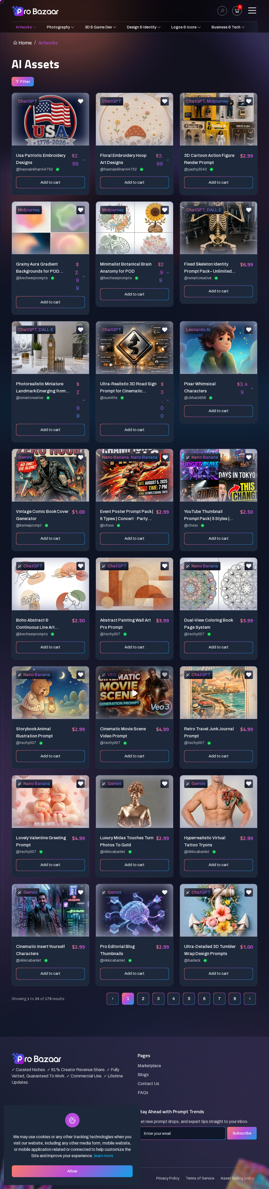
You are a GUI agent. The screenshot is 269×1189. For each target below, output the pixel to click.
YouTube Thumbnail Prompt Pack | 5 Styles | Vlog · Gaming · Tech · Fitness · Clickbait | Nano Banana (208, 515)
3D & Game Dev (99, 27)
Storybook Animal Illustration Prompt (34, 732)
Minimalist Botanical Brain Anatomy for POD (126, 267)
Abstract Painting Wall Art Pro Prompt (125, 624)
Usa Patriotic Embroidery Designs (40, 159)
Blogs (143, 1074)
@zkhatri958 (195, 398)
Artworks (24, 27)
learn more (103, 1155)
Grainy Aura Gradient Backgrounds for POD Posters (37, 268)
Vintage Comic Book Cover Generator (42, 515)
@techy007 (110, 634)
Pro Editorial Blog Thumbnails (117, 950)
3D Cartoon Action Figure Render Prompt (209, 159)
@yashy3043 (196, 169)
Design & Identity (142, 27)
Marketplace (149, 1065)
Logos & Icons (184, 27)
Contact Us (148, 1083)
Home (25, 43)
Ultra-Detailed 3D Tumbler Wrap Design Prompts (210, 950)
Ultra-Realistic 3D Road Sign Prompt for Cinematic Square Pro (128, 388)
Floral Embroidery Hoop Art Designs (123, 159)
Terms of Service (200, 1178)
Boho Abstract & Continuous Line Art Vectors (35, 624)
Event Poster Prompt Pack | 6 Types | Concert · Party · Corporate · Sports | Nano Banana (126, 515)
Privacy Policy (167, 1178)
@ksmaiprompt (29, 525)
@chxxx (107, 525)
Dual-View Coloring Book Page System (208, 624)
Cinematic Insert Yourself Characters (40, 950)
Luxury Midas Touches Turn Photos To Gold (126, 841)
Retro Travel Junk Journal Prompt (209, 732)
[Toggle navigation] (252, 10)
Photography (59, 27)
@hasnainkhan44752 (35, 169)
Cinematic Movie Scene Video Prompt (123, 732)
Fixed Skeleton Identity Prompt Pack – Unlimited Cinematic (208, 268)
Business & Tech (226, 27)
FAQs (143, 1092)
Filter (24, 81)
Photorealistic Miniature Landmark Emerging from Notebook (41, 388)
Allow (72, 1171)
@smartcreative (198, 278)
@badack (192, 960)
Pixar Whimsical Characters (200, 387)
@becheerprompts (32, 278)
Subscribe (241, 1133)
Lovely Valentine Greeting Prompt (41, 841)
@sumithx (109, 398)
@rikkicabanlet (113, 852)
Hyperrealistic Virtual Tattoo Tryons (204, 841)
